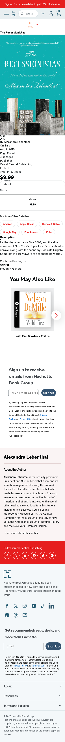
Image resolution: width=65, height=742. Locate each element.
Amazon (7, 224)
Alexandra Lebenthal (17, 142)
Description (7, 237)
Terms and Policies (16, 705)
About (8, 686)
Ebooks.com (31, 232)
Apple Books (27, 224)
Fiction (4, 268)
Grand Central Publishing (16, 164)
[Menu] (6, 13)
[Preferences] (43, 14)
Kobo (49, 232)
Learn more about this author (21, 533)
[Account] (51, 14)
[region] (32, 315)
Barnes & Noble (51, 224)
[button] (37, 24)
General (17, 268)
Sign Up (48, 392)
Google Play (9, 232)
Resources (11, 696)
